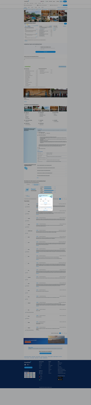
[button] (45, 203)
